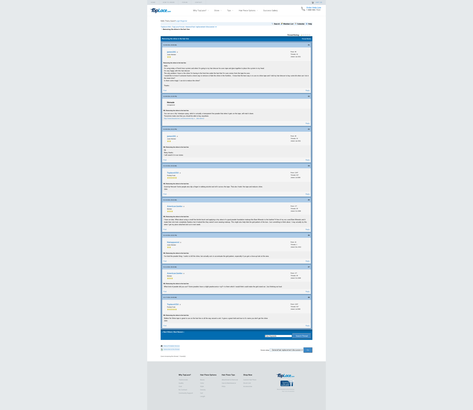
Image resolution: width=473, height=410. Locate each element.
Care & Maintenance (229, 383)
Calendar (301, 24)
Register (183, 21)
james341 (171, 52)
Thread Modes (306, 39)
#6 (309, 235)
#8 (309, 297)
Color (202, 383)
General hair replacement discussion (200, 27)
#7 (309, 267)
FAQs (223, 386)
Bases (202, 380)
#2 (309, 96)
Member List (288, 24)
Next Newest (178, 332)
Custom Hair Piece (249, 380)
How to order (169, 2)
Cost (180, 386)
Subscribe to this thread (171, 349)
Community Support (186, 393)
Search (277, 24)
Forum (184, 2)
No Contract (183, 390)
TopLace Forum (178, 27)
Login (178, 21)
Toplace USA (166, 27)
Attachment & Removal (230, 380)
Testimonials (183, 380)
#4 (309, 166)
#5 (309, 200)
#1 (309, 45)
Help (310, 24)
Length (202, 396)
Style (202, 386)
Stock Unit (247, 383)
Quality (181, 383)
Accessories (247, 386)
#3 (309, 129)
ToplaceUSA (173, 173)
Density (202, 390)
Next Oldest (167, 332)
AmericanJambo (174, 206)
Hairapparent (173, 242)
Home (153, 2)
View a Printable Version (172, 346)
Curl (201, 393)
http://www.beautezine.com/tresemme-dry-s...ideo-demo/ (184, 118)
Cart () (319, 2)
